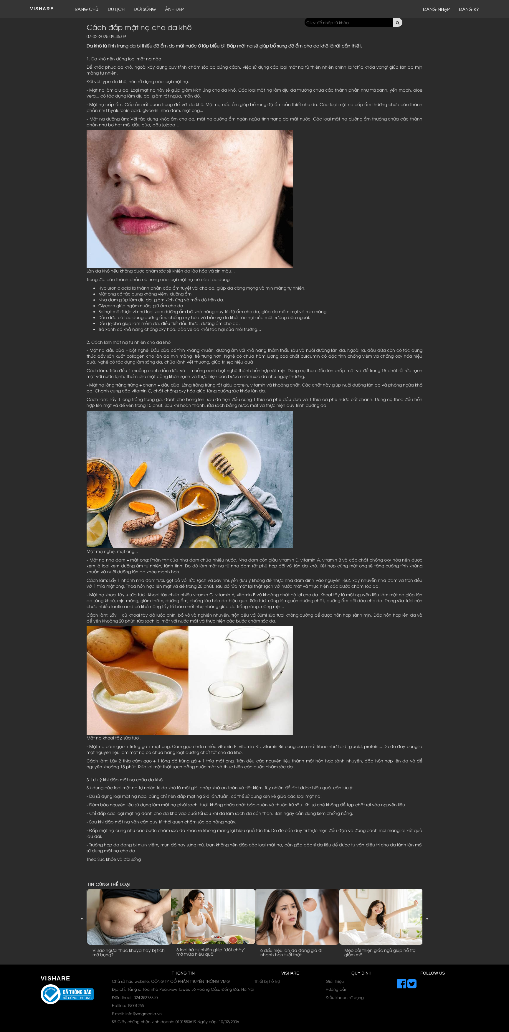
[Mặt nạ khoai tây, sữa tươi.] (190, 679)
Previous (82, 918)
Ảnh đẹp (174, 9)
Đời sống (145, 9)
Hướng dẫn (336, 989)
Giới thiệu (335, 981)
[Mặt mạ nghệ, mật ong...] (190, 478)
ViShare (42, 8)
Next (427, 918)
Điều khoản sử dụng (345, 997)
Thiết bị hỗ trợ (267, 981)
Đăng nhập (436, 9)
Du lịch (116, 9)
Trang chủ (85, 9)
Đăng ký (469, 9)
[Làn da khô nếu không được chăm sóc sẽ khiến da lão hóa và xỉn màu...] (190, 198)
